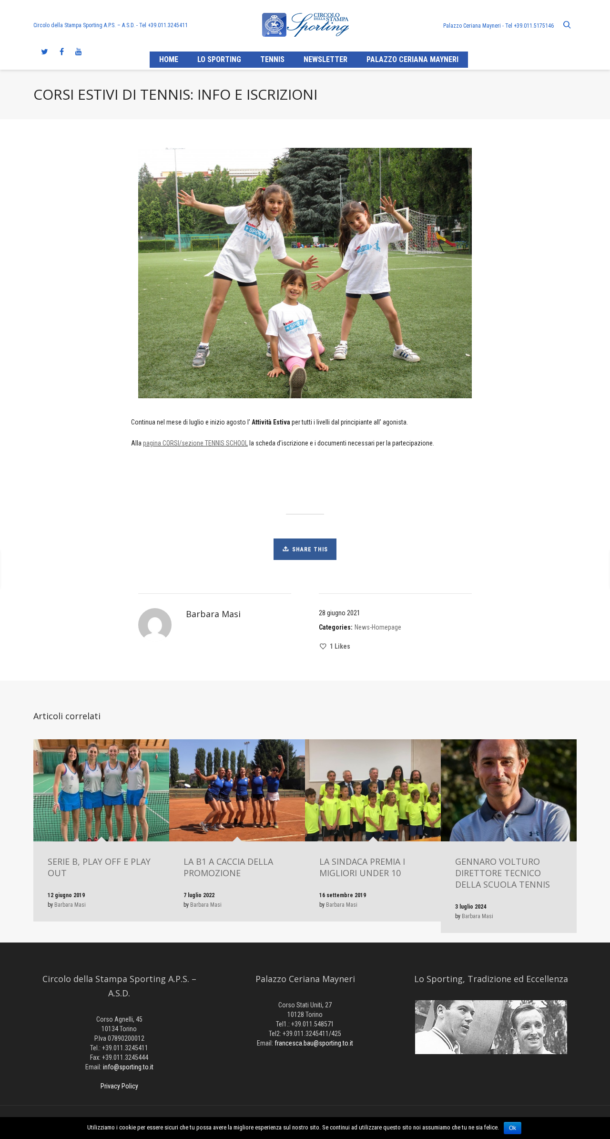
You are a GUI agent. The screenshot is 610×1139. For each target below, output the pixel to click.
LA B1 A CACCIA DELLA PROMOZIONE (228, 867)
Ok (512, 1128)
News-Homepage (378, 627)
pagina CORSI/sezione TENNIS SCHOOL (195, 443)
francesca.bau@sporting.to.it (313, 1043)
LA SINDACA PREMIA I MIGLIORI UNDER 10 (362, 867)
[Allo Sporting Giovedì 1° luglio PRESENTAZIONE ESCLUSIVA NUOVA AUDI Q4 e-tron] (443, 569)
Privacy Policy (119, 1086)
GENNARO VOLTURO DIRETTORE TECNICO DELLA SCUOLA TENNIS (502, 873)
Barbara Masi (70, 904)
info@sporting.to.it (128, 1067)
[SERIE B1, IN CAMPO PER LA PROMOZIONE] (89, 569)
